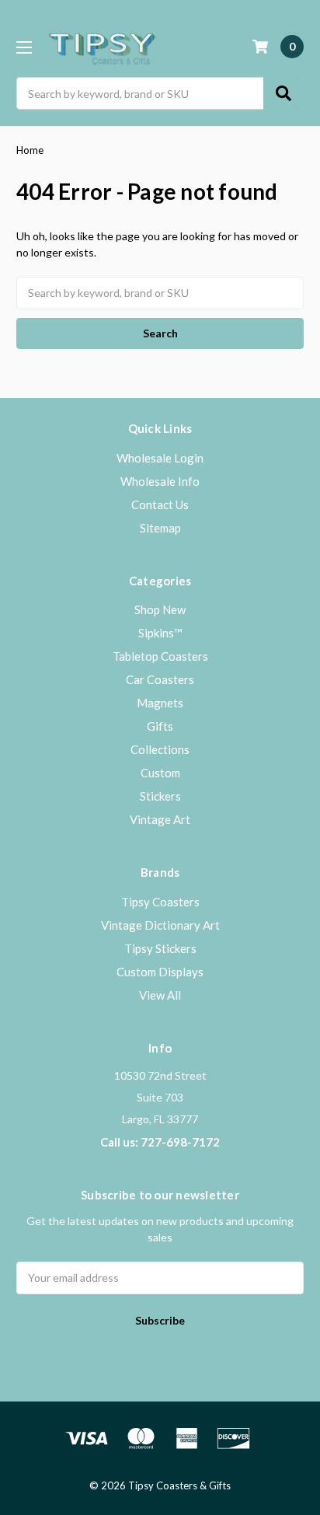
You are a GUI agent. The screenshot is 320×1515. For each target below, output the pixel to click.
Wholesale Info (160, 481)
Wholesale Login (160, 458)
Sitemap (160, 528)
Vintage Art (160, 819)
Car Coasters (160, 679)
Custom (160, 773)
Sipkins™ (160, 633)
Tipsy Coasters (160, 902)
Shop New (160, 609)
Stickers (160, 796)
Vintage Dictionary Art (160, 925)
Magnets (160, 703)
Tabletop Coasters (160, 656)
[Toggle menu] (23, 47)
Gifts (160, 726)
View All (160, 995)
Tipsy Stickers (160, 948)
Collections (160, 749)
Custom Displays (160, 972)
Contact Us (160, 504)
